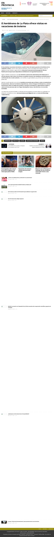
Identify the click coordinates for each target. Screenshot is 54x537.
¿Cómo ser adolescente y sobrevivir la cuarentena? (20, 177)
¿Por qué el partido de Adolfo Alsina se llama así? (19, 184)
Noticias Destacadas (22, 30)
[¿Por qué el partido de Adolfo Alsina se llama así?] (4, 186)
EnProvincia (12, 30)
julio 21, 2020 (11, 200)
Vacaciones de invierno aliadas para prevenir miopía (24, 170)
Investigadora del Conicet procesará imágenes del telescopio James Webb (8, 170)
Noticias (8, 13)
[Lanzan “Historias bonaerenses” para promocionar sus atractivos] (4, 522)
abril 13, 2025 (11, 193)
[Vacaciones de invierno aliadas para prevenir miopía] (26, 161)
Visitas (42, 140)
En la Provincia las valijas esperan (16, 198)
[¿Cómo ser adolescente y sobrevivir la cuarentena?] (4, 179)
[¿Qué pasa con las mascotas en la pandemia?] (4, 465)
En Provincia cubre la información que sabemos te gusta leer (22, 191)
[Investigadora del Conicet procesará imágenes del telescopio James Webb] (9, 161)
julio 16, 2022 (6, 30)
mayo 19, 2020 (11, 523)
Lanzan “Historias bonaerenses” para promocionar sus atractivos (23, 521)
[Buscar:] (46, 15)
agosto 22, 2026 (12, 309)
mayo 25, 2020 (11, 179)
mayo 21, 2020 (11, 186)
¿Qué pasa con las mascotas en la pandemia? (18, 413)
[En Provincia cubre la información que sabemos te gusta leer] (4, 193)
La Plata (22, 140)
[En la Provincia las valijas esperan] (4, 250)
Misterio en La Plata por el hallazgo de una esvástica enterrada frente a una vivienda (43, 171)
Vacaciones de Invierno (32, 140)
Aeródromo (8, 140)
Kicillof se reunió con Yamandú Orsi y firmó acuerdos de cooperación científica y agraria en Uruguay (29, 307)
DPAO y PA (15, 140)
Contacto (14, 13)
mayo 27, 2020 (11, 415)
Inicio (2, 13)
